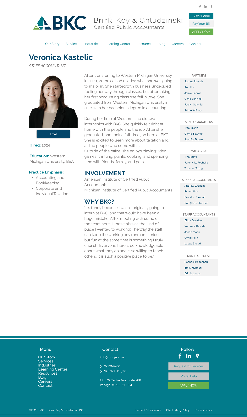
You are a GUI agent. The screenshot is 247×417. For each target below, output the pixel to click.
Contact (45, 385)
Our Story (46, 357)
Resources (47, 373)
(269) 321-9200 (110, 366)
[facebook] (200, 6)
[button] (199, 75)
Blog (42, 377)
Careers (45, 381)
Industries (47, 365)
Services (45, 361)
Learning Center (52, 369)
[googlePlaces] (211, 6)
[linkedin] (206, 6)
